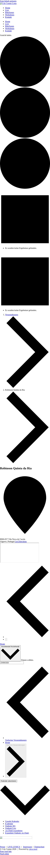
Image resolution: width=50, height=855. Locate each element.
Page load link (6, 851)
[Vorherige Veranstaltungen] (27, 637)
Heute (2, 644)
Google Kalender (12, 821)
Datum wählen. (27, 660)
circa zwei (33, 849)
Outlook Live (10, 828)
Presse (2, 847)
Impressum (27, 847)
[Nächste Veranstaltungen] (6, 639)
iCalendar (9, 824)
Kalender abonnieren (8, 781)
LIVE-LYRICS (14, 847)
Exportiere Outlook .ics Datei (17, 833)
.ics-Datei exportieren (13, 831)
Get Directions (21, 541)
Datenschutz (39, 847)
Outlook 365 (10, 826)
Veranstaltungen (11, 315)
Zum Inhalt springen (8, 1)
